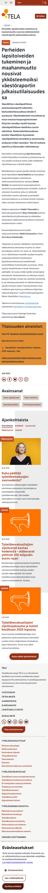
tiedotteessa (24, 296)
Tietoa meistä (8, 697)
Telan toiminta (31, 397)
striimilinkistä (30, 303)
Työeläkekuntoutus (10, 790)
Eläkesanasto (9, 705)
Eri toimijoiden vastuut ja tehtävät (16, 783)
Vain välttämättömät (14, 878)
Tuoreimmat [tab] (7, 426)
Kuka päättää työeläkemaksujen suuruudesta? (15, 476)
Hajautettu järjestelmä (11, 794)
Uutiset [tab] (18, 430)
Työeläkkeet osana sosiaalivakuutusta (18, 777)
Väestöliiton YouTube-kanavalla (27, 307)
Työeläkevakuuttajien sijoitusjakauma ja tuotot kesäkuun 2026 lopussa (20, 626)
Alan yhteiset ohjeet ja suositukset (17, 766)
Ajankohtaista (9, 701)
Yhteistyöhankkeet (32, 404)
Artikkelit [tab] (19, 426)
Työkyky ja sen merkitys (12, 787)
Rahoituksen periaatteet (12, 811)
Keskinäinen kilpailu (11, 752)
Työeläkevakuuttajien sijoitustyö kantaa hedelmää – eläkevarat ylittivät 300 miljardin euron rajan (18, 551)
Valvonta (5, 762)
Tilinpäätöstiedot (9, 756)
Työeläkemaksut (9, 818)
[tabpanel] (24, 544)
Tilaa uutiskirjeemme (13, 729)
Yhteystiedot (8, 692)
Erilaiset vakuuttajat (10, 746)
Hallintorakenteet (9, 749)
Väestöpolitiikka (10, 404)
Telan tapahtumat (11, 397)
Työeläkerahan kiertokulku (13, 821)
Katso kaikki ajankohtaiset (24, 656)
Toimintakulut (8, 759)
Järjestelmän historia (11, 800)
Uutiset (6, 42)
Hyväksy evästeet (13, 886)
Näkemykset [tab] (7, 430)
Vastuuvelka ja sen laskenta (14, 824)
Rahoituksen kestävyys (12, 814)
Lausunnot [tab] (30, 426)
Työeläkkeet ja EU (9, 797)
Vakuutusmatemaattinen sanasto (16, 831)
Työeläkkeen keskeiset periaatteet (17, 780)
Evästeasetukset (15, 870)
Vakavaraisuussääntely (12, 828)
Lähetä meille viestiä (12, 710)
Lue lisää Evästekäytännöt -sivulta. (17, 862)
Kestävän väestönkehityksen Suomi (26, 334)
